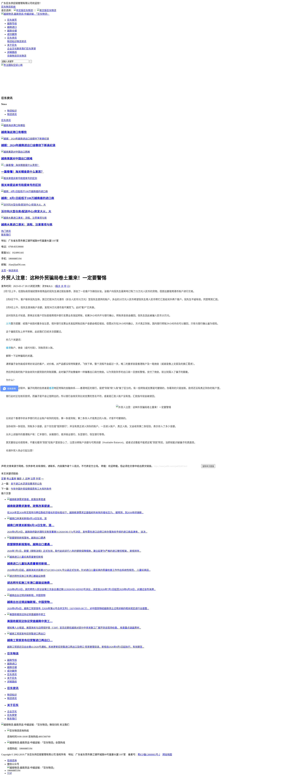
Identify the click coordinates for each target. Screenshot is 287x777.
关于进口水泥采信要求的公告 (26, 483)
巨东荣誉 (31, 48)
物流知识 (12, 41)
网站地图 (167, 754)
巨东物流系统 (8, 7)
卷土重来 (11, 478)
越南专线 (12, 23)
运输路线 (12, 52)
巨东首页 (12, 20)
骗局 (19, 478)
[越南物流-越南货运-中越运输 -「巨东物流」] (25, 14)
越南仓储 (12, 30)
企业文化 (12, 48)
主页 (3, 270)
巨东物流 (13, 653)
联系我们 (21, 48)
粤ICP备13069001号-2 (149, 754)
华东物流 (21, 56)
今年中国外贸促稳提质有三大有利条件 (31, 489)
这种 (27, 478)
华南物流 (12, 56)
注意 (32, 478)
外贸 (38, 478)
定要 (3, 478)
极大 (58, 286)
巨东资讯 (12, 38)
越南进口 (12, 27)
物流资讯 (21, 41)
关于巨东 (12, 45)
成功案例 (12, 34)
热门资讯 (6, 231)
